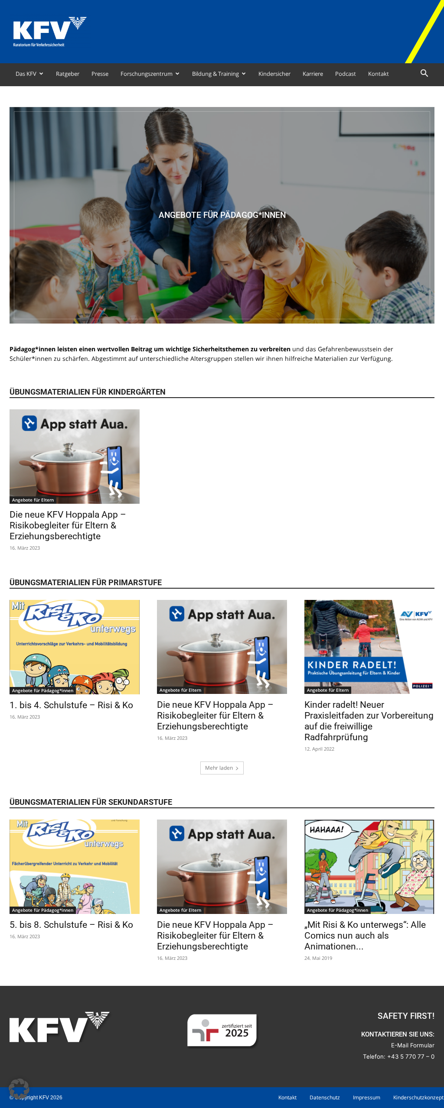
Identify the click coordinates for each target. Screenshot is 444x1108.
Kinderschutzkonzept (418, 1097)
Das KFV (26, 74)
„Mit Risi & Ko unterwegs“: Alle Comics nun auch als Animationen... (365, 936)
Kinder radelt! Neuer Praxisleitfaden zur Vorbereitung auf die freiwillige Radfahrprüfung (369, 721)
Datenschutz (325, 1097)
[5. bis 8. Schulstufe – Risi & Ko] (75, 867)
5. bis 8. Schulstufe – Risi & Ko (71, 925)
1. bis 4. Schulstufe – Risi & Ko (71, 705)
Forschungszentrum (147, 74)
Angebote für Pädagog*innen (42, 690)
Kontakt (378, 74)
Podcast (345, 74)
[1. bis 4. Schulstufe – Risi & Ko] (75, 647)
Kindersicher (274, 74)
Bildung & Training (215, 74)
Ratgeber (67, 74)
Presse (99, 74)
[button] (424, 74)
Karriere (313, 74)
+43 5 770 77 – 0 (410, 1056)
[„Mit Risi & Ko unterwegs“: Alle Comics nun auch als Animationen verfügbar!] (369, 867)
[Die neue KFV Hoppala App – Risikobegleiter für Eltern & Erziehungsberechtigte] (75, 456)
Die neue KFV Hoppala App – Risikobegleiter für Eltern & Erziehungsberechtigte (68, 525)
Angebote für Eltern (33, 500)
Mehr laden (219, 767)
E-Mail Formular (412, 1045)
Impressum (366, 1097)
